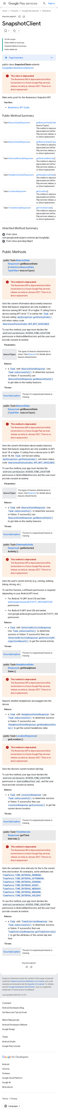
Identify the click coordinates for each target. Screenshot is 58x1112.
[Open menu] (4, 3)
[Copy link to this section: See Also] (15, 102)
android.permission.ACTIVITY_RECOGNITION (30, 602)
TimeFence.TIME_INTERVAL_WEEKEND (22, 892)
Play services (28, 3)
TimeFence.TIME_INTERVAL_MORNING (22, 875)
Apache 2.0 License (36, 984)
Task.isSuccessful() (20, 372)
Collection (14, 267)
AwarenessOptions (23, 68)
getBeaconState (43, 122)
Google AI (6, 1082)
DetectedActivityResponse (20, 158)
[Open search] (44, 3)
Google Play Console (11, 1046)
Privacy (14, 1099)
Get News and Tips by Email (14, 1012)
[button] (29, 57)
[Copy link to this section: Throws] (14, 387)
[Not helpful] (24, 16)
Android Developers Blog (13, 1008)
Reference (46, 11)
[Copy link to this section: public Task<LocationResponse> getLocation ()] (26, 739)
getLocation (41, 191)
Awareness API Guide (18, 107)
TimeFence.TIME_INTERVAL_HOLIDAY (22, 895)
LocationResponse (17, 191)
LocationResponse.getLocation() (26, 805)
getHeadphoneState (45, 175)
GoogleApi (7, 68)
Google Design (8, 1029)
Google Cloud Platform (12, 1078)
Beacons (32, 354)
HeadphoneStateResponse (21, 175)
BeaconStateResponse (19, 122)
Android (5, 1064)
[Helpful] (19, 16)
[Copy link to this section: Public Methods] (29, 252)
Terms (5, 1099)
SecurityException (11, 396)
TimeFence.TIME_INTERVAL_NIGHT (21, 885)
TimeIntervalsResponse (19, 208)
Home (4, 11)
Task (46, 313)
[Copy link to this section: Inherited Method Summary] (41, 228)
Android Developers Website (14, 1025)
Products (14, 11)
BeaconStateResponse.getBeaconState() (30, 379)
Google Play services (30, 11)
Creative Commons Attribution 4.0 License (27, 981)
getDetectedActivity (45, 158)
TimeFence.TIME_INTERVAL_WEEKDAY (22, 888)
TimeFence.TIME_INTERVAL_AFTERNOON (23, 878)
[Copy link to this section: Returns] (14, 363)
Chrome (5, 1069)
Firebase (6, 1073)
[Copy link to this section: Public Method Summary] (36, 116)
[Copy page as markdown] (14, 30)
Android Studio (8, 1041)
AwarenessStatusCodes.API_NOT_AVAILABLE (26, 324)
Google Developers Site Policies (22, 987)
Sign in (51, 3)
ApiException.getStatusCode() (34, 317)
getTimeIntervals (43, 208)
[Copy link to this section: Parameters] (18, 345)
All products (7, 1087)
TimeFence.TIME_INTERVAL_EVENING (22, 882)
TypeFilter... (14, 412)
